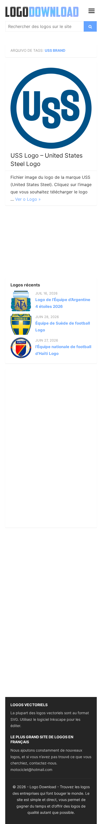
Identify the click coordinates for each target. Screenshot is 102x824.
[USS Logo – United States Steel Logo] (51, 108)
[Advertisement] (44, 243)
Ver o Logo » (28, 199)
